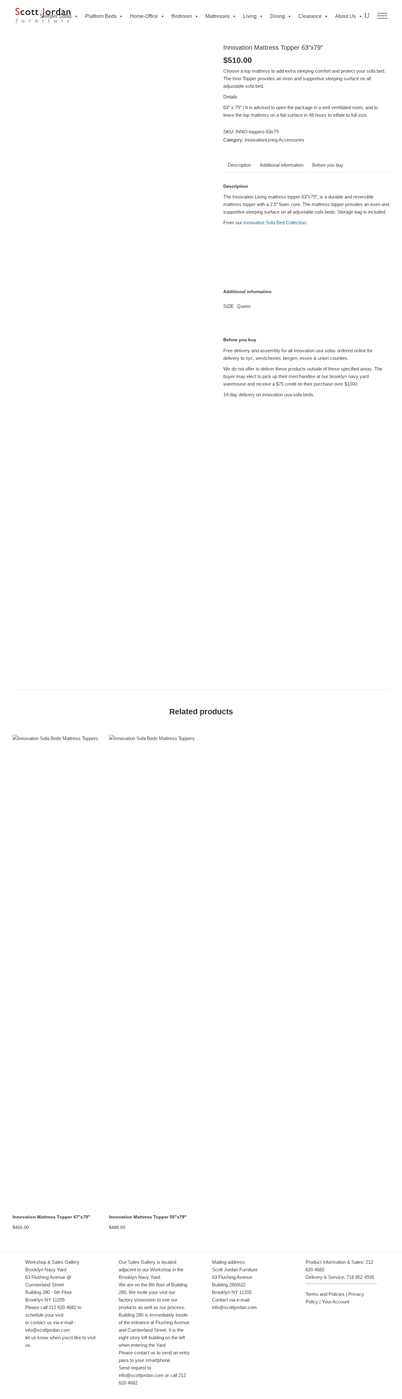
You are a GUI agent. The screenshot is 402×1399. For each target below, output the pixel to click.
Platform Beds (101, 16)
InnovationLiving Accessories (274, 139)
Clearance (310, 16)
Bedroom (181, 16)
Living (250, 16)
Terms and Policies (325, 1294)
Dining (277, 16)
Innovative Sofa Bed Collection (274, 222)
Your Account (335, 1301)
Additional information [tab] (281, 165)
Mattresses (217, 16)
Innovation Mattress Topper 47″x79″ (51, 1216)
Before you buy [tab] (327, 165)
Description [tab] (239, 165)
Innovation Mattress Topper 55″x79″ (148, 1216)
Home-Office (144, 16)
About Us (345, 16)
